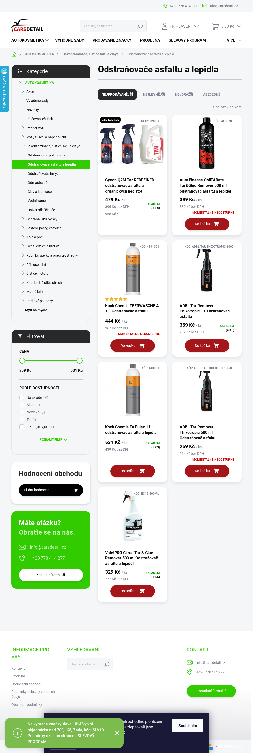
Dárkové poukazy (39, 301)
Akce (30, 92)
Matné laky (34, 292)
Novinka (35, 412)
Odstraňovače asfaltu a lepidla (52, 164)
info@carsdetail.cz (48, 547)
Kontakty (18, 668)
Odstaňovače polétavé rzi (47, 155)
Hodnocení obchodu (26, 684)
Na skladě (37, 398)
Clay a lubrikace (40, 192)
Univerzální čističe (41, 210)
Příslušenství (36, 264)
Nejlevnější (154, 94)
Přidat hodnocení (37, 490)
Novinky (32, 110)
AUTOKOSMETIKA (39, 83)
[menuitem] (30, 40)
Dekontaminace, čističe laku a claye (53, 146)
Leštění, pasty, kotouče (43, 228)
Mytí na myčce (36, 310)
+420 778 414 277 (47, 558)
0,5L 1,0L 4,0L (40, 427)
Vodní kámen (38, 201)
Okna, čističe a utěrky (42, 246)
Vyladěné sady (37, 101)
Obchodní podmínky (26, 705)
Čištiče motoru (37, 273)
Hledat (140, 26)
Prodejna (18, 676)
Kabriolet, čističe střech (44, 283)
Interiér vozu (35, 128)
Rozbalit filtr (51, 439)
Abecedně (211, 94)
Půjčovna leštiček (39, 119)
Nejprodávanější (117, 94)
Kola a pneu (35, 237)
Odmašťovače (38, 183)
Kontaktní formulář (50, 575)
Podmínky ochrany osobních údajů (33, 694)
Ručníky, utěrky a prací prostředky (52, 255)
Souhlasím (187, 725)
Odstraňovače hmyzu (44, 174)
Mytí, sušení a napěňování (46, 137)
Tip (31, 420)
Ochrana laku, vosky (41, 219)
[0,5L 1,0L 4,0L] (132, 145)
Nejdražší (184, 94)
